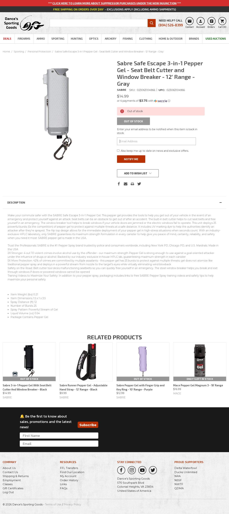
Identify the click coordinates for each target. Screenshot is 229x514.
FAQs (63, 488)
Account (200, 23)
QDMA (179, 488)
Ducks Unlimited (185, 472)
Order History (69, 480)
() (222, 23)
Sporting (57, 38)
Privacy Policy (72, 504)
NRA (177, 476)
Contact (190, 23)
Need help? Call (170, 23)
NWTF (178, 484)
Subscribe (87, 425)
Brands (194, 38)
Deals (7, 38)
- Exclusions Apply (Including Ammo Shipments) (114, 9)
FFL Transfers (69, 468)
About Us (9, 468)
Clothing (145, 38)
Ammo (41, 38)
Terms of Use (53, 504)
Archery (110, 38)
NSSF (178, 480)
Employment (12, 480)
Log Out (8, 492)
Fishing (128, 38)
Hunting (77, 38)
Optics (93, 38)
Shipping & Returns (16, 476)
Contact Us (10, 472)
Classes (8, 484)
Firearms (24, 38)
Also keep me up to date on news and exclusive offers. (155, 150)
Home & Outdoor (170, 38)
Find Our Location (72, 472)
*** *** (114, 3)
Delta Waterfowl (185, 468)
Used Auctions (216, 38)
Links (63, 484)
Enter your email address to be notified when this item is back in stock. (157, 131)
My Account (68, 476)
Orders (211, 23)
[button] (161, 101)
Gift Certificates (13, 488)
